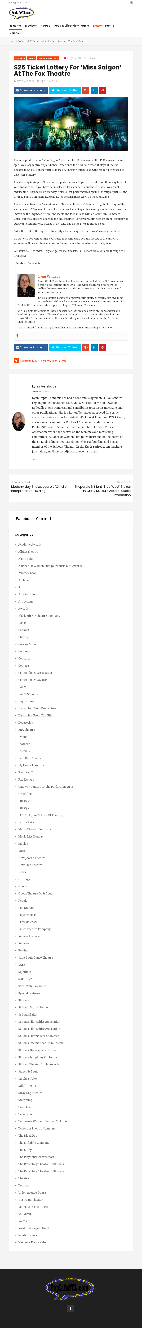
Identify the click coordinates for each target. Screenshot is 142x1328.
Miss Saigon (59, 361)
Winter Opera (27, 1235)
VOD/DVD (24, 1214)
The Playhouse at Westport (36, 1157)
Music (85, 25)
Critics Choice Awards (32, 680)
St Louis (23, 1000)
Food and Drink (28, 772)
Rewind (23, 950)
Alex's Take (25, 558)
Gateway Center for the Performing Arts (45, 786)
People (22, 900)
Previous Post (22, 482)
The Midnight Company (33, 1142)
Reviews (23, 943)
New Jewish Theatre (31, 858)
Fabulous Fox (28, 361)
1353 (47, 391)
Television (25, 1114)
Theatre (45, 25)
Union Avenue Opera (32, 1192)
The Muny (25, 1150)
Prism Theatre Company (34, 929)
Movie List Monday (30, 836)
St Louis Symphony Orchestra (37, 1057)
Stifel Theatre (27, 1085)
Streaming (25, 1100)
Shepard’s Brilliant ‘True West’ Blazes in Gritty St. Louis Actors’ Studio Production (102, 490)
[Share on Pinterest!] (102, 90)
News (97, 25)
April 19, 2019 (48, 81)
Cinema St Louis (28, 644)
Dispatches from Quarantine (37, 708)
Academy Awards (30, 544)
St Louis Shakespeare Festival (37, 1050)
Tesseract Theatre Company (36, 1128)
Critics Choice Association (35, 672)
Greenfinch (25, 793)
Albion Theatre (28, 551)
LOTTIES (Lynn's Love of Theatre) (40, 815)
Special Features (29, 993)
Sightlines (24, 972)
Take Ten (24, 1107)
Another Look (27, 573)
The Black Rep (27, 1135)
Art (20, 587)
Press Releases (48, 58)
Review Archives (29, 936)
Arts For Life (26, 594)
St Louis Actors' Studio (33, 1007)
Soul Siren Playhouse (32, 986)
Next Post (122, 482)
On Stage (24, 879)
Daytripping (26, 701)
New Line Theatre (30, 865)
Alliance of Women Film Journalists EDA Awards (50, 566)
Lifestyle (24, 801)
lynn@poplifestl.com (19, 2)
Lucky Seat (43, 361)
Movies (30, 25)
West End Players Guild (33, 1228)
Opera (22, 886)
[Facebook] (17, 336)
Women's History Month (34, 1242)
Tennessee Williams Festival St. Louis (42, 1121)
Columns (24, 651)
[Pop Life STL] (22, 14)
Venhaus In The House (33, 1207)
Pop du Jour (26, 907)
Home (17, 25)
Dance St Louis (28, 694)
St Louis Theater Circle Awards (38, 1064)
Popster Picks (27, 915)
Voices (14, 33)
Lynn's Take (26, 822)
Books (22, 623)
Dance (22, 687)
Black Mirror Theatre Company (39, 615)
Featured (24, 744)
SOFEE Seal (25, 979)
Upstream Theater (30, 1199)
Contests (23, 665)
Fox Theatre (26, 779)
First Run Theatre (30, 758)
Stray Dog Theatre (30, 1093)
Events (110, 25)
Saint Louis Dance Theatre (35, 957)
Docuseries (25, 722)
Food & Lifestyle (65, 25)
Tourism (23, 1185)
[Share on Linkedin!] (94, 90)
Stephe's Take (27, 1078)
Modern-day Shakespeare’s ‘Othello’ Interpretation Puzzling (39, 488)
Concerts (24, 658)
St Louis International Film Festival (41, 1043)
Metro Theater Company (34, 829)
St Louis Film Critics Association (39, 1021)
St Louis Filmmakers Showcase (38, 1036)
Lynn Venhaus (25, 81)
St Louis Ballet (27, 1014)
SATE (21, 964)
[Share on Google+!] (85, 90)
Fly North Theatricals (32, 765)
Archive (21, 41)
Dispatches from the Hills (35, 715)
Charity (23, 637)
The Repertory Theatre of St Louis (41, 1164)
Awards (23, 608)
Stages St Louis (28, 1071)
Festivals (24, 751)
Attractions (25, 601)
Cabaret (23, 630)
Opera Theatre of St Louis (35, 893)
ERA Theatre (26, 729)
